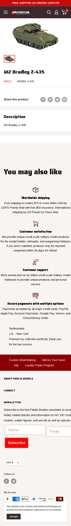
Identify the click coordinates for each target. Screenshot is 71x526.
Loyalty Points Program (39, 365)
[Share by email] (64, 99)
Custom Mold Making (22, 360)
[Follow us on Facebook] (6, 481)
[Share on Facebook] (43, 99)
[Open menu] (6, 12)
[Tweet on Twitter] (57, 99)
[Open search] (49, 12)
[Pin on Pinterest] (50, 99)
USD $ (9, 462)
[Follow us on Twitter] (13, 481)
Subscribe (16, 442)
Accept (14, 516)
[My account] (56, 12)
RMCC (8, 81)
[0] (64, 12)
